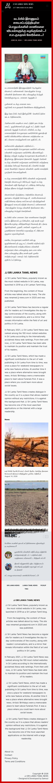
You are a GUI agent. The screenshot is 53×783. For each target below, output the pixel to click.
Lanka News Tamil (13, 495)
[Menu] (47, 6)
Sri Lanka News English (15, 492)
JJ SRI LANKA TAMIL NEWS (23, 4)
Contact (8, 755)
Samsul (45, 778)
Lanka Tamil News (30, 585)
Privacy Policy (11, 758)
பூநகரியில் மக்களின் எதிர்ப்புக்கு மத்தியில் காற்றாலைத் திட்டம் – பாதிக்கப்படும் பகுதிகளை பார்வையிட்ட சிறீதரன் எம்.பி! (31, 555)
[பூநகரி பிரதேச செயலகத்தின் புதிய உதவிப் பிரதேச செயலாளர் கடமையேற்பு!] (26, 504)
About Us (9, 751)
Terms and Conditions (15, 761)
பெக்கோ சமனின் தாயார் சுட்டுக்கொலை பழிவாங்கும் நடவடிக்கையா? (25, 545)
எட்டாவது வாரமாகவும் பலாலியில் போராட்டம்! (22, 575)
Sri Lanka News (13, 585)
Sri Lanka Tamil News (33, 40)
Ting (26, 589)
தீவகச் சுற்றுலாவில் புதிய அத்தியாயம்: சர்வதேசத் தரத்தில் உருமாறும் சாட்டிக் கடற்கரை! (29, 566)
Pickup (43, 585)
